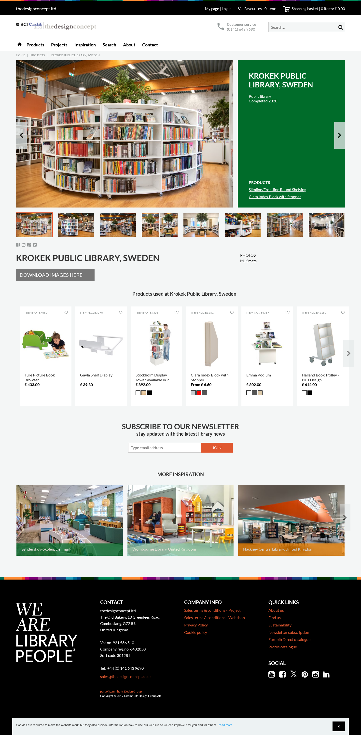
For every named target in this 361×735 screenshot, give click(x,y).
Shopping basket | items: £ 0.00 (318, 8)
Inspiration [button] (85, 44)
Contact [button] (150, 44)
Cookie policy (195, 632)
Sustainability (280, 625)
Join (217, 447)
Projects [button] (59, 44)
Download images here (51, 275)
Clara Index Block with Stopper (275, 196)
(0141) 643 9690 (241, 29)
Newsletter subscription (288, 632)
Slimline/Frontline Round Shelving (277, 189)
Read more (225, 725)
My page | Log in (218, 8)
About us (276, 610)
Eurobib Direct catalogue (289, 639)
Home (20, 55)
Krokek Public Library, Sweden (75, 55)
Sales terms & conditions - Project (212, 610)
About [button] (129, 44)
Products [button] (35, 44)
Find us (274, 617)
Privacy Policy (196, 625)
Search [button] (109, 44)
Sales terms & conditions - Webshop (214, 617)
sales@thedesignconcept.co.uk (126, 676)
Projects (37, 55)
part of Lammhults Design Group (121, 691)
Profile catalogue (282, 646)
